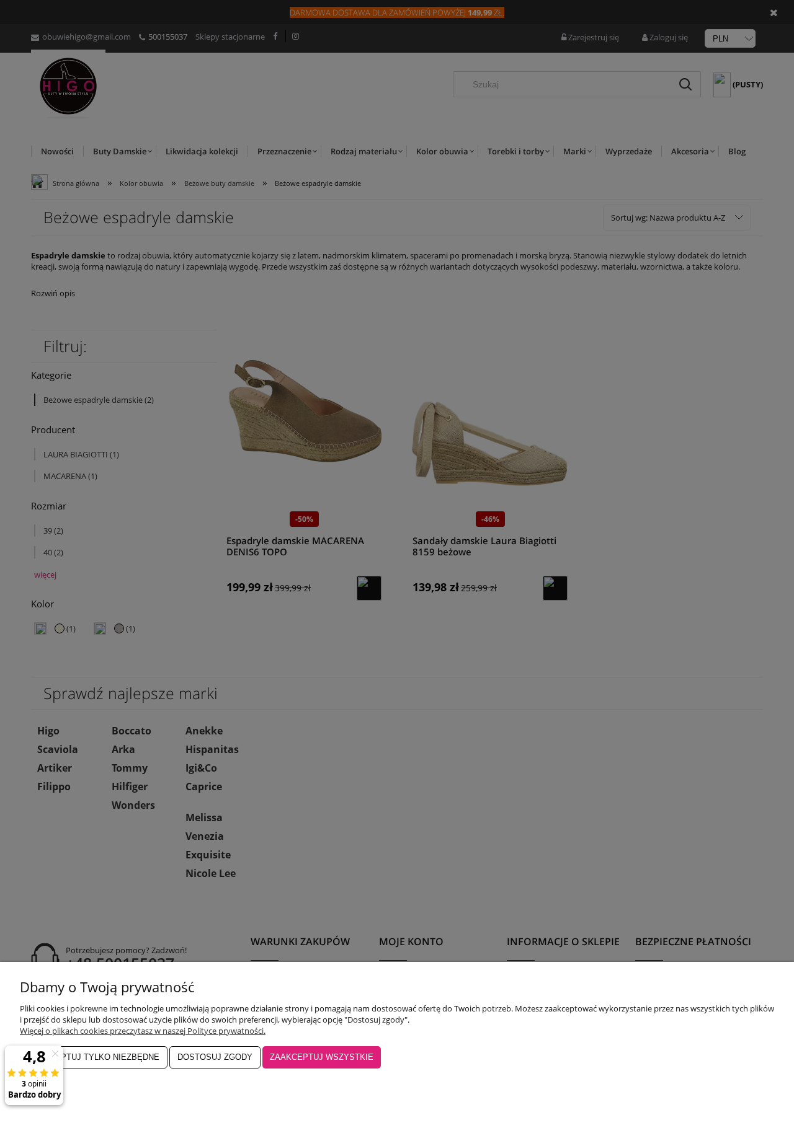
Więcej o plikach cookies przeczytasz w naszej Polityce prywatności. (142, 1030)
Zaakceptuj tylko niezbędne (93, 1057)
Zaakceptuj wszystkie (321, 1057)
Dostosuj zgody (214, 1057)
